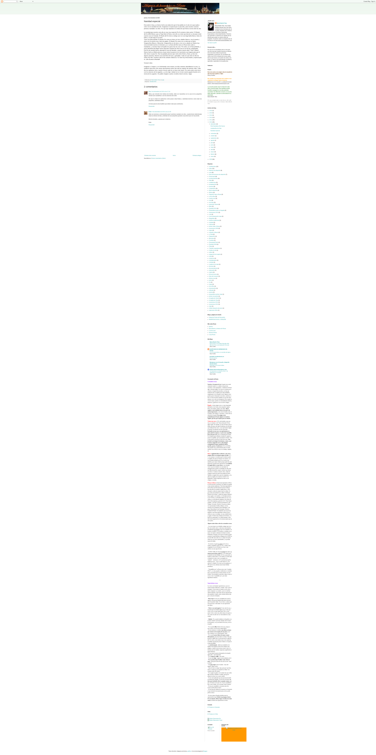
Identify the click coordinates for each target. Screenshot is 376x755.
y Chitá (211, 234)
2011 (210, 120)
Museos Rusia (213, 332)
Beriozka (211, 238)
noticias (211, 224)
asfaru (210, 252)
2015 (210, 113)
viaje (210, 306)
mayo (212, 147)
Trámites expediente (214, 248)
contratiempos (213, 260)
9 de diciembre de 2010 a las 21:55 (161, 111)
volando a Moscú (213, 232)
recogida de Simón (214, 298)
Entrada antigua (197, 155)
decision (211, 266)
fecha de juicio (213, 274)
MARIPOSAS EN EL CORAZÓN (217, 319)
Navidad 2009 (213, 244)
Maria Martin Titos (215, 342)
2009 (210, 159)
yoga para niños (213, 310)
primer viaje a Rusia (214, 226)
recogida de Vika (213, 300)
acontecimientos (213, 178)
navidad (211, 222)
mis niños (211, 286)
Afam (210, 180)
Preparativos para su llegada (216, 210)
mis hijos (211, 202)
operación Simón (213, 204)
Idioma (211, 326)
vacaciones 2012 (213, 304)
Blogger (205, 751)
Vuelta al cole (212, 250)
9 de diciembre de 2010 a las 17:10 (160, 91)
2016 (210, 110)
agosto (213, 140)
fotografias (212, 218)
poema (211, 292)
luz (210, 282)
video (210, 168)
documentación (213, 268)
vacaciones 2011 (213, 302)
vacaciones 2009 (213, 228)
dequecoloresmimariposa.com (218, 369)
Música (211, 192)
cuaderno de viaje (214, 264)
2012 (210, 117)
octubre (213, 135)
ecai (210, 200)
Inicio (174, 155)
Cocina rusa (212, 330)
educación (212, 270)
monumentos (212, 288)
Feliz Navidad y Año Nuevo (218, 126)
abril (212, 149)
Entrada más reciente (150, 155)
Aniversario (212, 176)
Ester (150, 111)
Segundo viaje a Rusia (215, 194)
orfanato (211, 290)
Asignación (212, 236)
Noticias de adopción (214, 170)
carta (210, 256)
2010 (210, 122)
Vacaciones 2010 (213, 212)
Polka (210, 246)
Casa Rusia (212, 334)
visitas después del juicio (215, 308)
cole (210, 214)
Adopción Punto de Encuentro (217, 317)
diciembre (213, 124)
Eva (150, 91)
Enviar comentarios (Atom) (158, 158)
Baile (210, 206)
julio (212, 142)
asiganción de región (214, 254)
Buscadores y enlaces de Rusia (217, 328)
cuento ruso (212, 198)
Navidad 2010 (153, 81)
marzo (212, 152)
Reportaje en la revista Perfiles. (217, 365)
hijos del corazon (213, 276)
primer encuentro (213, 296)
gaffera (189, 751)
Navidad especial (215, 130)
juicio (210, 280)
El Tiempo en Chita (213, 714)
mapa (210, 284)
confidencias (212, 182)
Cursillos (211, 240)
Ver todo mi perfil (212, 42)
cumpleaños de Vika (216, 128)
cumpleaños (212, 188)
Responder (152, 106)
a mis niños (212, 196)
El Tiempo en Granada (214, 707)
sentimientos (212, 166)
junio (212, 145)
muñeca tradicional (214, 220)
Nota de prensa (213, 358)
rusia (210, 172)
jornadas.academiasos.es (217, 356)
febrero (213, 154)
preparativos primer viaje (215, 294)
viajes (210, 230)
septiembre (214, 138)
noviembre (214, 133)
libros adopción (213, 190)
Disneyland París (213, 242)
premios (211, 186)
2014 (210, 115)
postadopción (212, 184)
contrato (211, 262)
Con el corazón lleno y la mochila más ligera (220, 352)
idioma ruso (212, 278)
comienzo (211, 258)
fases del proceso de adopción (217, 174)
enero (212, 156)
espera (211, 272)
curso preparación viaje (215, 216)
